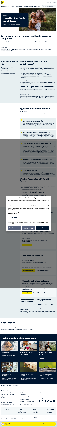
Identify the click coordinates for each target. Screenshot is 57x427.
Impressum (34, 219)
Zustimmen (43, 227)
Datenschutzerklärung (13, 217)
